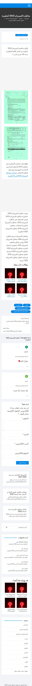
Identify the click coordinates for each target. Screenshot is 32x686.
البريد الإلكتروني (21, 443)
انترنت (26, 639)
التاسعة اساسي (23, 629)
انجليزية (18, 305)
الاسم (26, 434)
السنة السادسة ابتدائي (21, 35)
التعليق (25, 418)
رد (27, 366)
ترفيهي (26, 648)
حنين (26, 381)
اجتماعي (25, 625)
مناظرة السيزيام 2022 (22, 308)
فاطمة (26, 352)
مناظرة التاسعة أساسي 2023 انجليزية (17, 551)
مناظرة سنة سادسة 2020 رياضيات (18, 544)
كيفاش (26, 666)
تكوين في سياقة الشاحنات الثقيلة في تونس (15, 557)
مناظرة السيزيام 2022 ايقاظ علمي (12, 331)
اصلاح (26, 305)
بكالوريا (26, 643)
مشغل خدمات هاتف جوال (21, 671)
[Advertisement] (16, 74)
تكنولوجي (25, 657)
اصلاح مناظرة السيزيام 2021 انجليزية (18, 570)
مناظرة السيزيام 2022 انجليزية (20, 311)
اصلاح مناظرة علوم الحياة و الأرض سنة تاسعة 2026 (16, 493)
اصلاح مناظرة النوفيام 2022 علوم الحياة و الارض (17, 322)
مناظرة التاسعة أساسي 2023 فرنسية (17, 564)
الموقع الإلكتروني (22, 453)
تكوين (26, 662)
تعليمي (26, 652)
